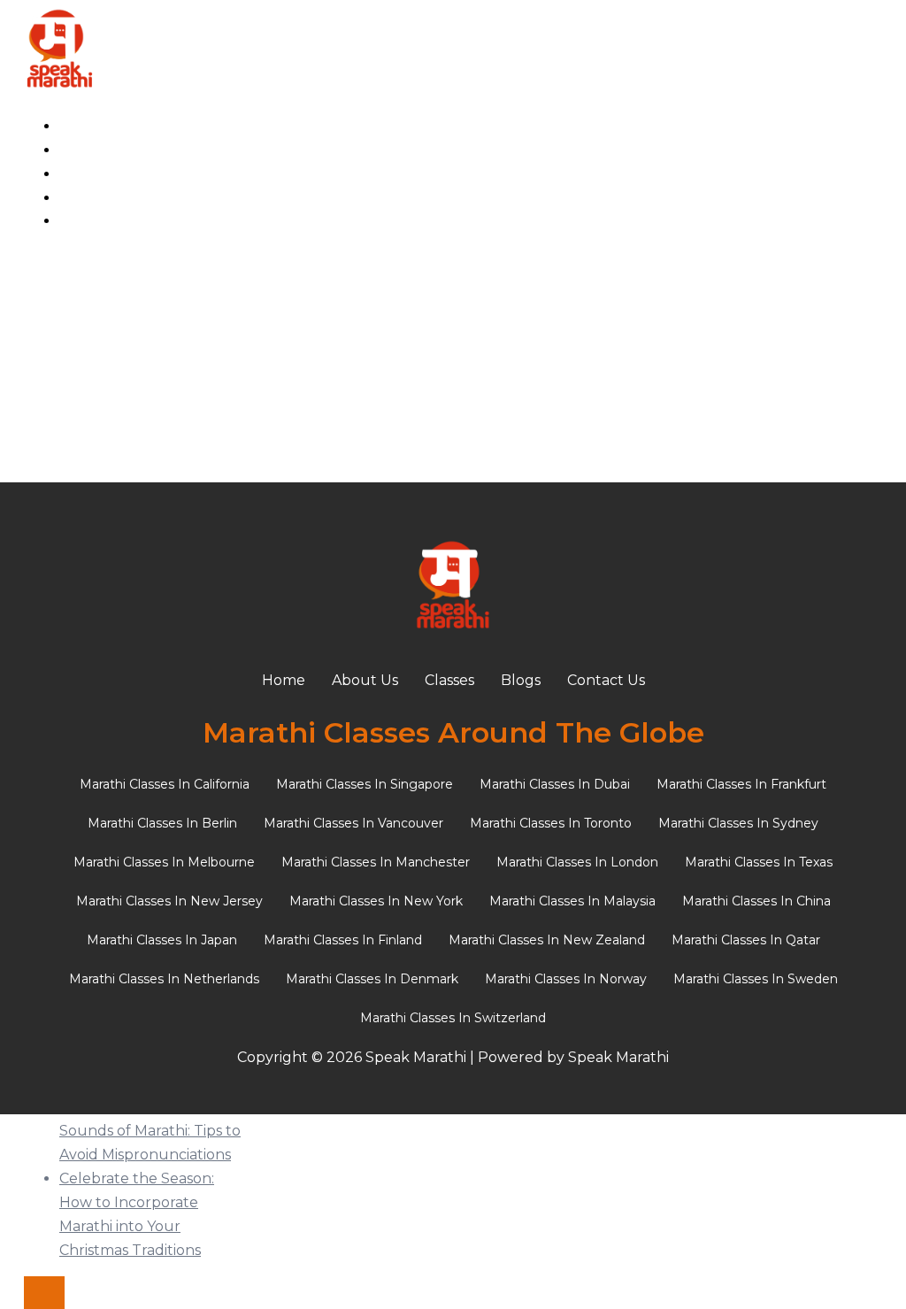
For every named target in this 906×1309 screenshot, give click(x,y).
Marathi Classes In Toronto (551, 823)
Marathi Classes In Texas (759, 862)
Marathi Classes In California (165, 784)
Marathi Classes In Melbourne (164, 862)
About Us (92, 150)
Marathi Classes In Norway (566, 979)
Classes (84, 174)
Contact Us (98, 220)
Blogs (79, 197)
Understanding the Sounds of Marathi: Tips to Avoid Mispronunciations (150, 1130)
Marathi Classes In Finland (343, 940)
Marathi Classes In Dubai (555, 784)
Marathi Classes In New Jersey (169, 901)
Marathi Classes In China (756, 901)
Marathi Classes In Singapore (364, 784)
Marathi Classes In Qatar (746, 940)
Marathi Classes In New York (376, 901)
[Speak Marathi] (60, 88)
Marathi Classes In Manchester (375, 862)
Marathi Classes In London (577, 862)
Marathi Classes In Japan (162, 940)
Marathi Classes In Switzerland (453, 1018)
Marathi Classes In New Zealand (547, 940)
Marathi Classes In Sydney (738, 823)
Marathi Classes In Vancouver (353, 823)
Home (81, 126)
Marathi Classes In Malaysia (572, 901)
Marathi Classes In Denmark (372, 979)
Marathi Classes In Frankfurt (741, 784)
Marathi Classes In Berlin (162, 823)
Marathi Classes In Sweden (755, 979)
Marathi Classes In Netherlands (164, 979)
